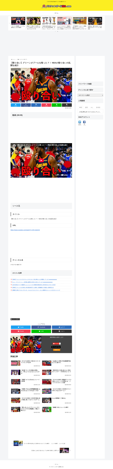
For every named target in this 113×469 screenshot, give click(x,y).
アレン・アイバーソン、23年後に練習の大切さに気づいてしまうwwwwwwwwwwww (32, 282)
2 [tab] (57, 31)
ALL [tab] (92, 107)
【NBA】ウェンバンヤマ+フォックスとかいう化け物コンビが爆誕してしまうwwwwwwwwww (34, 279)
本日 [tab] (80, 107)
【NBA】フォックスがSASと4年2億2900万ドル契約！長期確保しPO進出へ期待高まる (33, 287)
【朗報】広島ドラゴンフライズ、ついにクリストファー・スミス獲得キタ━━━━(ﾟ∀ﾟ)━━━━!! (36, 290)
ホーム (56, 464)
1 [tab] (55, 31)
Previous (9, 23)
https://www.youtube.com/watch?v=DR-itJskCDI (25, 230)
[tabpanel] (18, 23)
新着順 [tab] (98, 107)
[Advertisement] (56, 42)
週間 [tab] (86, 107)
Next (103, 23)
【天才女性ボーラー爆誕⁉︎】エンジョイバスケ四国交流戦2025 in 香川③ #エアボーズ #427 (34, 284)
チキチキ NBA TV (15, 319)
